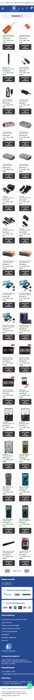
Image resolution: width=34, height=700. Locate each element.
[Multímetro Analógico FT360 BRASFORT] (25, 382)
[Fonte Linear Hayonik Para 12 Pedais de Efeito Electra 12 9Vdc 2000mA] (9, 253)
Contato (5, 640)
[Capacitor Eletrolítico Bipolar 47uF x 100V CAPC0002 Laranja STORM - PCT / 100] (9, 27)
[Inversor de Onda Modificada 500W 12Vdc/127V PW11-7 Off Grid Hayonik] (25, 350)
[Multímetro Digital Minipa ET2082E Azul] (25, 511)
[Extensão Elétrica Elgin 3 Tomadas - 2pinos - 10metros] (25, 60)
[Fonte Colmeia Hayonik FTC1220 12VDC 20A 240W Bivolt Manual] (25, 124)
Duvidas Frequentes (9, 637)
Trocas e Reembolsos (10, 631)
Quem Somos (6, 622)
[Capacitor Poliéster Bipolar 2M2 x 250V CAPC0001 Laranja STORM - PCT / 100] (25, 27)
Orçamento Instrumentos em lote (14, 619)
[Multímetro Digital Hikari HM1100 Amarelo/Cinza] (9, 479)
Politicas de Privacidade (10, 625)
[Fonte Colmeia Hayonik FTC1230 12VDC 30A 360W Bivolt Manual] (9, 156)
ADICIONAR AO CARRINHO (8, 47)
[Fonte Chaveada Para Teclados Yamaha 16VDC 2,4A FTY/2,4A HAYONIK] (25, 92)
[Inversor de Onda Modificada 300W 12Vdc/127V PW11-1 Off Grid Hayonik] (9, 350)
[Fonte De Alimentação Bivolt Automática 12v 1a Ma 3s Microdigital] (25, 189)
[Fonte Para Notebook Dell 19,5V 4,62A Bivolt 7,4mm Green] (9, 318)
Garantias (5, 634)
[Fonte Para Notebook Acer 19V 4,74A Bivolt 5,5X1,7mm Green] (25, 285)
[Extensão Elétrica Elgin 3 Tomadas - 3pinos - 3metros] (9, 92)
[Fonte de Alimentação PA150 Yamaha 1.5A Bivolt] (25, 221)
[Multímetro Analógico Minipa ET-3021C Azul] (9, 447)
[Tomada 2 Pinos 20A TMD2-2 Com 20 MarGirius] (25, 543)
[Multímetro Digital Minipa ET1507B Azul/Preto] (9, 511)
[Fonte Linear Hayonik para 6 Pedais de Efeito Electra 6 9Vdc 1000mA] (25, 253)
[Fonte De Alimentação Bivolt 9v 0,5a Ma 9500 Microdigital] (9, 189)
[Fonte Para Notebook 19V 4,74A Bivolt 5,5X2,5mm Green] (9, 285)
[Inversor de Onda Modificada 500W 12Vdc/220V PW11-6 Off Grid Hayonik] (9, 382)
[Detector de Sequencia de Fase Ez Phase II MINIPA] (9, 60)
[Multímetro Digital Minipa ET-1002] (25, 479)
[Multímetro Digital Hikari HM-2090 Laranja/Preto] (25, 447)
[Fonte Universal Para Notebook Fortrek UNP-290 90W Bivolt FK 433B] (25, 318)
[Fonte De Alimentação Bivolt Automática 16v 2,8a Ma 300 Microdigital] (9, 221)
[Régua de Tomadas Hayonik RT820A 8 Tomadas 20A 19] (9, 543)
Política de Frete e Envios (11, 628)
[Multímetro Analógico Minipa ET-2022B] (25, 414)
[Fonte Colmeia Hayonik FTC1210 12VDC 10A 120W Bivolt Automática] (9, 124)
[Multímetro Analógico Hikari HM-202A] (9, 414)
